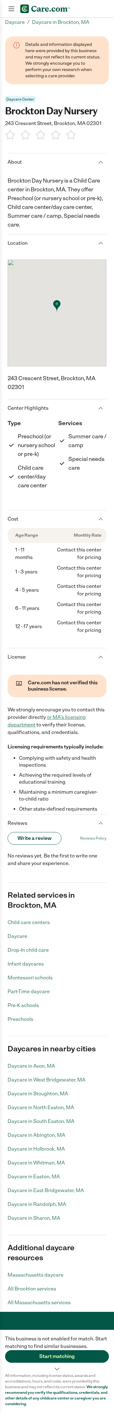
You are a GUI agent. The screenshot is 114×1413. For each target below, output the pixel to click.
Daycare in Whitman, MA (36, 1163)
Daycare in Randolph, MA (37, 1204)
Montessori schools (30, 978)
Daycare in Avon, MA (31, 1066)
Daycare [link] (15, 22)
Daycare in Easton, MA (34, 1177)
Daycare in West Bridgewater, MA (47, 1080)
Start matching (57, 1356)
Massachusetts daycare (35, 1275)
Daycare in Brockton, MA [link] (60, 22)
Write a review (34, 838)
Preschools (20, 1019)
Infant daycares (26, 964)
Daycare (17, 936)
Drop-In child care (28, 950)
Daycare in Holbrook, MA (36, 1149)
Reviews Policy (93, 838)
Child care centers (29, 922)
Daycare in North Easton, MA (41, 1107)
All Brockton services (32, 1289)
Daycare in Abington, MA (36, 1135)
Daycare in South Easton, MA (41, 1121)
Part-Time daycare (29, 991)
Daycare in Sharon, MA (34, 1218)
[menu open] (11, 9)
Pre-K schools (23, 1005)
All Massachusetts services (39, 1303)
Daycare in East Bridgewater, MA (46, 1190)
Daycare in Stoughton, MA (38, 1094)
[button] (57, 1351)
